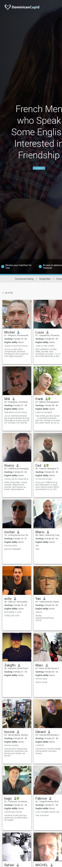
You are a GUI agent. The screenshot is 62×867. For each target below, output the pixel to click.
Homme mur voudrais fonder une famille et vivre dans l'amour (48, 751)
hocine (9, 732)
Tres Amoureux (42, 815)
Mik (7, 399)
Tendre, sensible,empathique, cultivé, (44, 617)
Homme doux (41, 679)
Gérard (40, 732)
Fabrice (41, 798)
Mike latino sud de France (15, 412)
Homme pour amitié (13, 812)
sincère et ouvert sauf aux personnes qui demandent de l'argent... (15, 817)
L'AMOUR (39, 745)
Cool (37, 549)
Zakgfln (10, 665)
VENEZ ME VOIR (11, 615)
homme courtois (11, 745)
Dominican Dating (24, 279)
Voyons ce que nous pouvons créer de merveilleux (17, 346)
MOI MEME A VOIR (12, 612)
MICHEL (41, 865)
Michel (9, 332)
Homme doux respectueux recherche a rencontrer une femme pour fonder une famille (16, 752)
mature (38, 612)
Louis (39, 332)
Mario (39, 532)
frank (39, 399)
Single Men (45, 279)
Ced (38, 465)
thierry (9, 465)
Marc (39, 665)
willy (8, 599)
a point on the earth (43, 412)
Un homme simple (43, 479)
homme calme (10, 545)
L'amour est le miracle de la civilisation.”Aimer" (17, 479)
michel (9, 532)
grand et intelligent (12, 549)
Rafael (9, 865)
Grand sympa (41, 682)
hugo (8, 798)
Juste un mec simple (44, 346)
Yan (38, 599)
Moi (37, 545)
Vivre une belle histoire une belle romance (48, 812)
